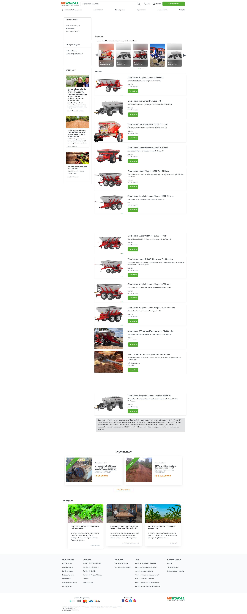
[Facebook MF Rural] (123, 600)
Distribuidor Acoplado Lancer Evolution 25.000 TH (149, 396)
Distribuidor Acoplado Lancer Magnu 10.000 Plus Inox (151, 307)
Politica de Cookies (89, 571)
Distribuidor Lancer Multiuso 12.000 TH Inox (147, 236)
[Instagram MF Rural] (134, 600)
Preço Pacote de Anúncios (92, 563)
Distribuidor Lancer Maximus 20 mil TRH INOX (148, 148)
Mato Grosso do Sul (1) (73, 31)
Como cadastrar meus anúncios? (146, 567)
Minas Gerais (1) (71, 28)
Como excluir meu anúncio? (144, 579)
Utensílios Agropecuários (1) (74, 54)
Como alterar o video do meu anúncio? (148, 586)
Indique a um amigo (121, 563)
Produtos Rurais (67, 567)
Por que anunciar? (173, 567)
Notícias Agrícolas (68, 575)
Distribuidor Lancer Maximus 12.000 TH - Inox (148, 124)
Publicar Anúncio (173, 4)
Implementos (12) (71, 51)
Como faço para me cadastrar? (145, 563)
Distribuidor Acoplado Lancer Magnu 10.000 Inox (149, 284)
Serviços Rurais (67, 571)
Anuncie (169, 563)
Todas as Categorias (72, 10)
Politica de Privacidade (91, 567)
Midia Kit (182, 10)
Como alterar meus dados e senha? (147, 575)
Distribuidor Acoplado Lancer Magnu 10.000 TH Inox (151, 196)
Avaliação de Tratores (69, 583)
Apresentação (67, 563)
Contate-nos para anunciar (175, 571)
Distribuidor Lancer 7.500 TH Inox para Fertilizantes (150, 259)
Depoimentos (141, 10)
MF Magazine (119, 10)
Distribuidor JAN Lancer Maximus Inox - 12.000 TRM (150, 331)
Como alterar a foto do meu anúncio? (147, 583)
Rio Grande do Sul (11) (73, 25)
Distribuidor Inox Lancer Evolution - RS (144, 101)
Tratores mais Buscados (123, 567)
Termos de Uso (88, 583)
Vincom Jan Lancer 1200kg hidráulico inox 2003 (149, 354)
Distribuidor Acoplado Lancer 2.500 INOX (146, 77)
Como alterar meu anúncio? (144, 571)
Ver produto (133, 91)
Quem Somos (98, 10)
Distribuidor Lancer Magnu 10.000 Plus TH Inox (148, 171)
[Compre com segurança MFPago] (65, 601)
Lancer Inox (99, 37)
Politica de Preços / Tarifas (92, 575)
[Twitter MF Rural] (131, 600)
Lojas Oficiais (162, 10)
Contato (85, 579)
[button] (138, 4)
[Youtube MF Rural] (127, 600)
